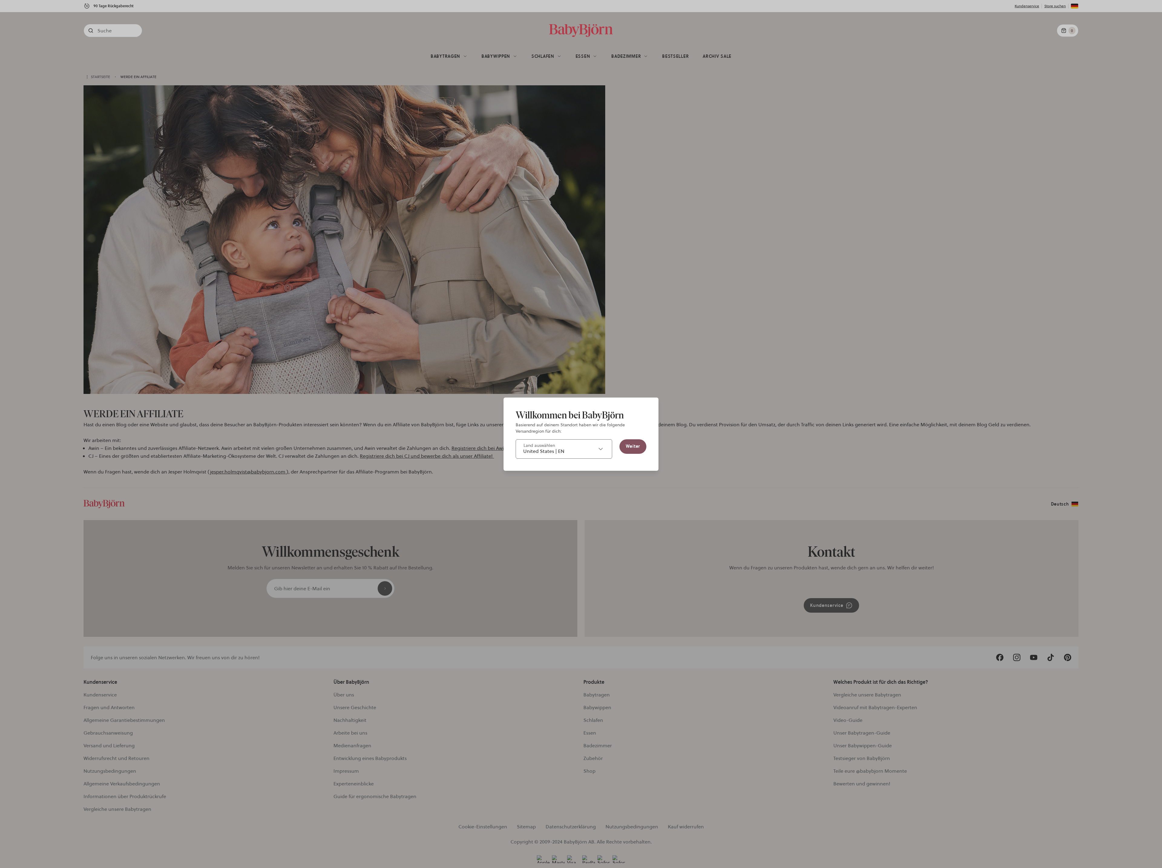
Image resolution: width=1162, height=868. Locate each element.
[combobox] (564, 449)
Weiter (633, 446)
